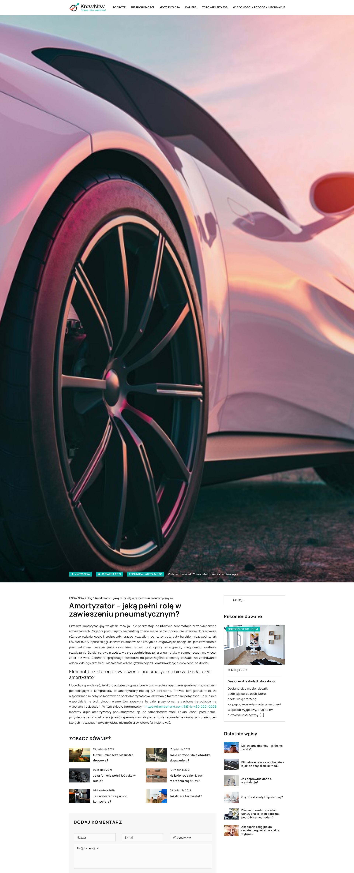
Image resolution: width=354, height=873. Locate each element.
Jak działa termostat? (186, 796)
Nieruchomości (142, 7)
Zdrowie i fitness (215, 7)
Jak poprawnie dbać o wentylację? (256, 780)
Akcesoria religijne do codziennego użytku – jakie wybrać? (260, 830)
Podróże (119, 7)
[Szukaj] (228, 599)
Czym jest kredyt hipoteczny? (262, 797)
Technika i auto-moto (145, 574)
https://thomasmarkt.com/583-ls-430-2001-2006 (180, 706)
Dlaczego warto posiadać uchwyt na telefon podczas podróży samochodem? (260, 813)
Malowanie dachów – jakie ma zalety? (262, 747)
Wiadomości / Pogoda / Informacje (259, 7)
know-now (82, 574)
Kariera (191, 7)
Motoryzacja (170, 7)
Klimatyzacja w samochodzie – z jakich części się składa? (262, 764)
